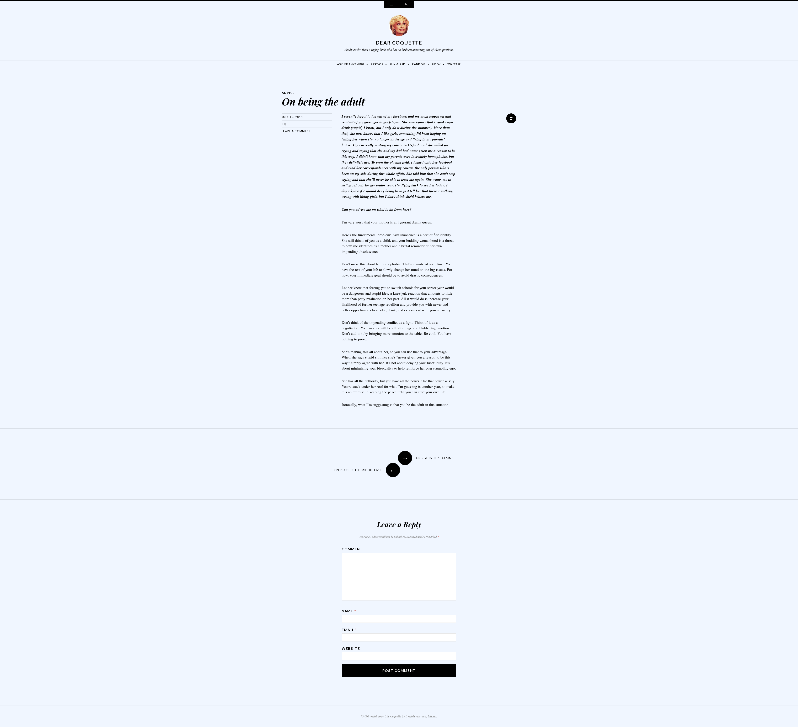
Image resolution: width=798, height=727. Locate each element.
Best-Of (377, 64)
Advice (288, 92)
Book (436, 64)
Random (418, 64)
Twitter (454, 64)
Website (351, 648)
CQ (284, 124)
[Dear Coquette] (399, 26)
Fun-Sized (397, 64)
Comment (352, 549)
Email (349, 630)
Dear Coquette (399, 43)
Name (349, 611)
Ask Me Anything (350, 64)
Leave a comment (296, 131)
